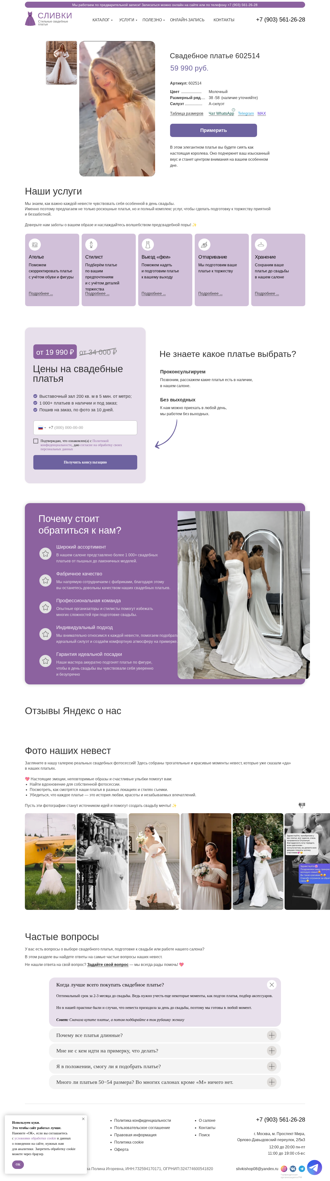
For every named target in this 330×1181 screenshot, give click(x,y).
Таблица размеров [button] (186, 113)
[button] (213, 130)
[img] (30, 18)
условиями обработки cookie (35, 1138)
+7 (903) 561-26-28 (280, 19)
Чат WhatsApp (221, 113)
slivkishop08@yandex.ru (257, 1169)
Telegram (246, 113)
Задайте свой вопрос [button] (108, 965)
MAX (262, 113)
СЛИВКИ (55, 15)
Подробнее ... (97, 293)
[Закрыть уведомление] (83, 1118)
